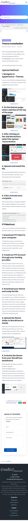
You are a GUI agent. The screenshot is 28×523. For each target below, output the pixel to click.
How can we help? (17, 401)
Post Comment (10, 450)
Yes (20, 402)
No (24, 402)
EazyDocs (9, 461)
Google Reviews (14, 515)
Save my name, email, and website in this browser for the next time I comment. (14, 419)
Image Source (14, 104)
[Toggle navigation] (26, 2)
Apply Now (14, 504)
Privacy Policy (14, 484)
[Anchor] (20, 70)
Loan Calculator (14, 510)
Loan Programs (14, 502)
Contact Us (14, 513)
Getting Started (6, 40)
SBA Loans (14, 500)
